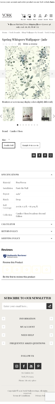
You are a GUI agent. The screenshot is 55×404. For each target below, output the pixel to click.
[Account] (40, 16)
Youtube (31, 366)
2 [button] (20, 125)
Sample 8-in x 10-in (30, 145)
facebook (39, 155)
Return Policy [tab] (9, 231)
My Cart (23, 16)
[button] (51, 16)
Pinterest (38, 366)
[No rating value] (10, 44)
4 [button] (26, 125)
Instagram (17, 366)
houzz (51, 155)
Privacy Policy (41, 395)
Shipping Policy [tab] (10, 238)
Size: (4, 140)
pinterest (45, 155)
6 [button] (31, 125)
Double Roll (8, 145)
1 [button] (17, 125)
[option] (27, 114)
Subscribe (49, 306)
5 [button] (29, 125)
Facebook (24, 366)
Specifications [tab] (10, 174)
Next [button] (54, 116)
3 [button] (23, 125)
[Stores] (34, 16)
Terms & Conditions (21, 395)
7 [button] (34, 125)
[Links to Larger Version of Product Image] (27, 72)
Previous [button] (1, 116)
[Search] (46, 16)
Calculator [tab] (8, 224)
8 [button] (37, 125)
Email (34, 155)
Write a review (30, 44)
